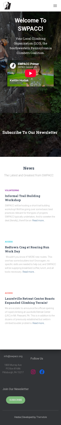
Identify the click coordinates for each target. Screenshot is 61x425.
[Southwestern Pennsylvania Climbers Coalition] (8, 6)
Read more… (38, 220)
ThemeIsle (41, 417)
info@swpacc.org (13, 356)
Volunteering (12, 190)
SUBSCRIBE (15, 400)
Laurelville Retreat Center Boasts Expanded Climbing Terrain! (29, 301)
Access (9, 242)
